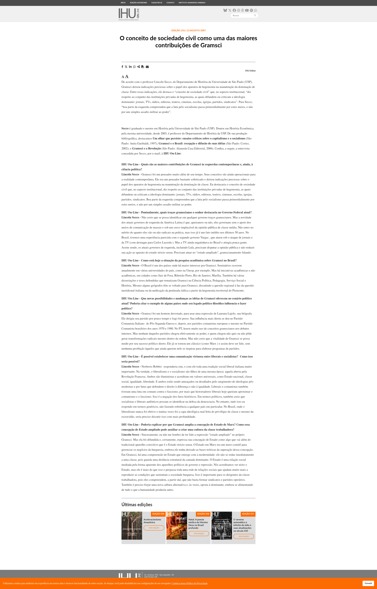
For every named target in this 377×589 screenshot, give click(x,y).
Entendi (368, 583)
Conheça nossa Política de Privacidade (189, 583)
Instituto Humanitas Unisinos (192, 3)
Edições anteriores (138, 3)
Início (123, 3)
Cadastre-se (156, 3)
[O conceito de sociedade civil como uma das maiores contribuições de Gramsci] (138, 67)
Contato (170, 3)
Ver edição (154, 528)
